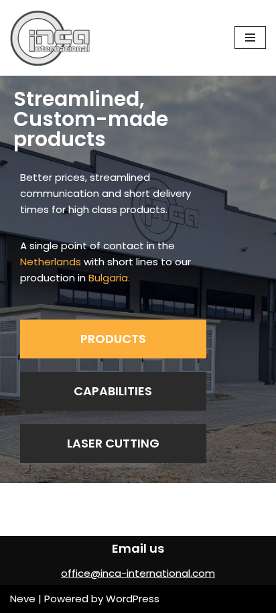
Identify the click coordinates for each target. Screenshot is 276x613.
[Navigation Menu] (250, 37)
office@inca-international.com (138, 573)
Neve (23, 599)
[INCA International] (50, 38)
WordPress (132, 599)
